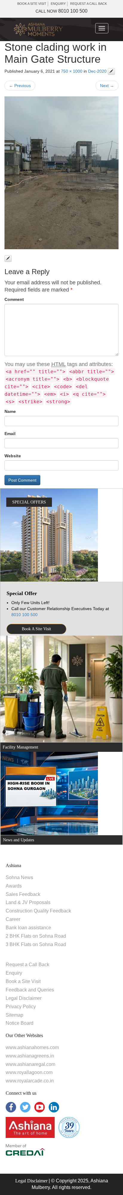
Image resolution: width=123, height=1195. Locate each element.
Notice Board (19, 1023)
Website (12, 455)
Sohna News (19, 877)
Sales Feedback (23, 894)
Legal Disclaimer (23, 998)
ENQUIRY (58, 3)
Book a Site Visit (23, 981)
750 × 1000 (71, 71)
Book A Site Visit (36, 629)
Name (10, 411)
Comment (14, 299)
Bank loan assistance (28, 927)
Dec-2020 (97, 71)
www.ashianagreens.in (30, 1055)
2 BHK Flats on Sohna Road (36, 936)
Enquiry (14, 973)
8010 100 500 (61, 11)
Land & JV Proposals (28, 902)
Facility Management (20, 747)
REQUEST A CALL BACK (88, 3)
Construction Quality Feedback (38, 910)
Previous (20, 85)
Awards (14, 885)
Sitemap (14, 1015)
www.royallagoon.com (29, 1072)
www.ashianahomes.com (32, 1047)
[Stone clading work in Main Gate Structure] (61, 172)
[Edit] (111, 71)
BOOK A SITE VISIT (31, 3)
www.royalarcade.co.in (30, 1080)
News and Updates (18, 840)
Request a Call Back (27, 964)
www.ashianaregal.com (30, 1064)
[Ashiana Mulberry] (38, 29)
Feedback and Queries (30, 989)
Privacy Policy (21, 1006)
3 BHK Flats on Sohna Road (36, 944)
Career (13, 919)
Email (10, 433)
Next (107, 85)
